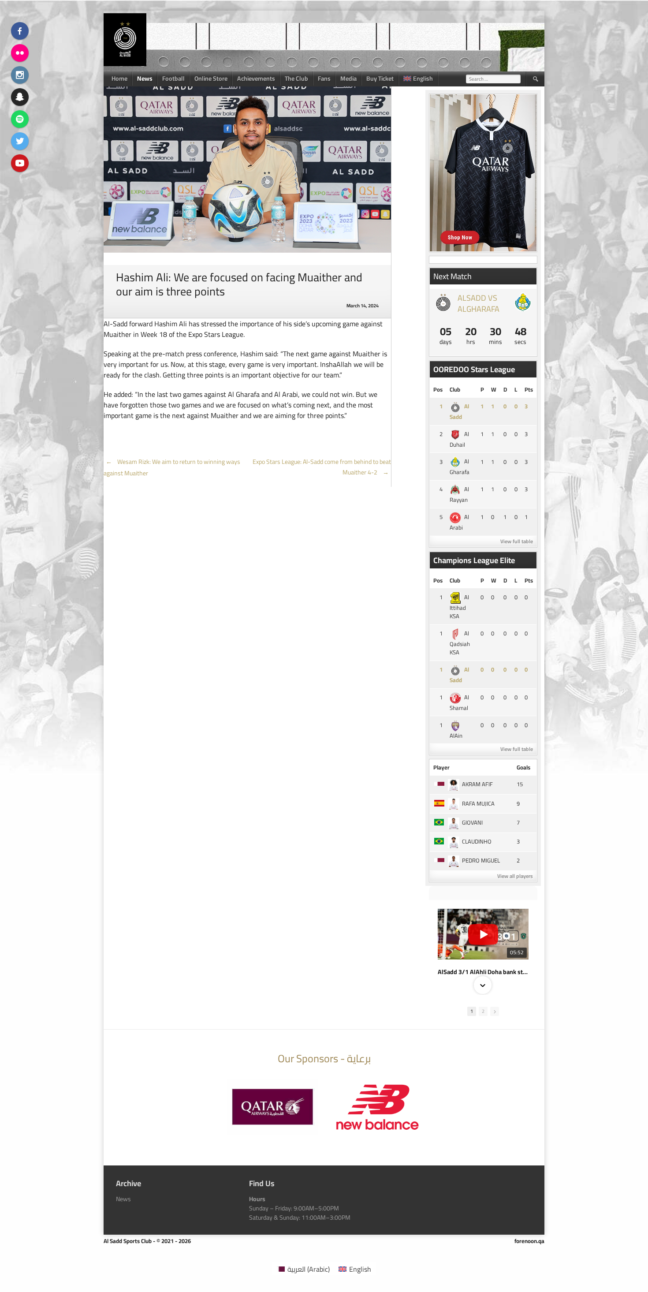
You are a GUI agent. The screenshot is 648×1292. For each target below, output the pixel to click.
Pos (438, 389)
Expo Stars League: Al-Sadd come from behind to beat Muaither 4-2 (322, 467)
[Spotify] (20, 119)
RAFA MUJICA (478, 803)
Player (441, 767)
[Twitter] (20, 141)
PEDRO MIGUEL (481, 860)
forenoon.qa (529, 1241)
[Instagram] (20, 75)
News (145, 78)
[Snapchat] (20, 97)
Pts (529, 389)
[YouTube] (20, 163)
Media (348, 78)
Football (173, 78)
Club (455, 389)
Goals (523, 767)
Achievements (256, 78)
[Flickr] (20, 53)
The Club (296, 78)
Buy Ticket (380, 78)
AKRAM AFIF (477, 784)
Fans (324, 78)
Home (119, 78)
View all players (515, 876)
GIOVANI (472, 822)
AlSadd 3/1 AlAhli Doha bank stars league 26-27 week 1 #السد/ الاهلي (483, 972)
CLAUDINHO (477, 841)
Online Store (210, 78)
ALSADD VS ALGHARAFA (478, 303)
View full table (516, 541)
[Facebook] (20, 31)
